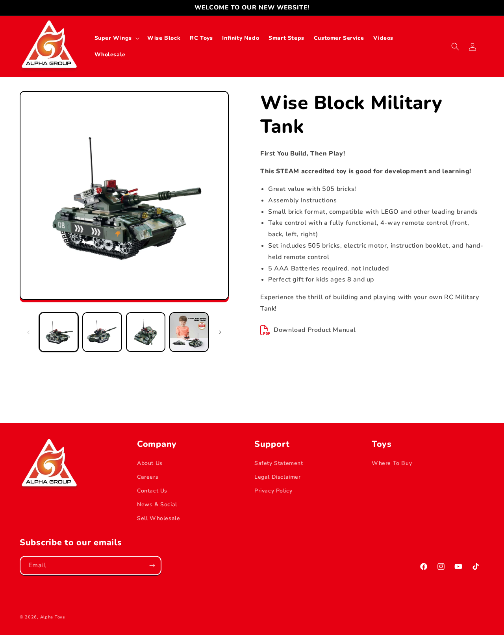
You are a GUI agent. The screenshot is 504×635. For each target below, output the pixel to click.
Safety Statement (278, 463)
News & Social (157, 504)
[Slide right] (220, 332)
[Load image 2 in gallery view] (102, 332)
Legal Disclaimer (277, 477)
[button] (116, 38)
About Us (150, 463)
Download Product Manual (315, 330)
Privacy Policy (273, 490)
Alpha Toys (52, 617)
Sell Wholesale (158, 518)
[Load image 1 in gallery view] (58, 332)
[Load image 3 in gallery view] (145, 332)
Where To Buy (392, 463)
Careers (147, 477)
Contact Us (152, 490)
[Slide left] (28, 332)
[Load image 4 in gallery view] (189, 332)
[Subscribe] (152, 565)
